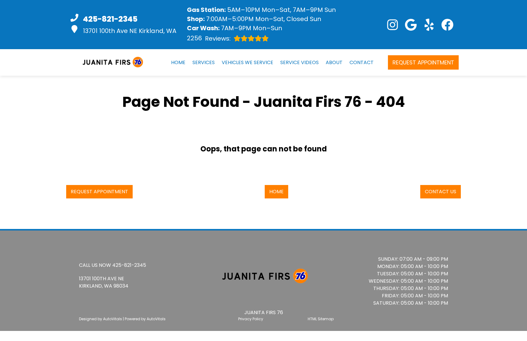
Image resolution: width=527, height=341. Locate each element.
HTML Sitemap (321, 318)
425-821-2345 (129, 265)
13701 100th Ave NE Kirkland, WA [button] (129, 31)
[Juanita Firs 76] (111, 62)
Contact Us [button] (440, 191)
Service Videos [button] (299, 62)
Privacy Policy (250, 318)
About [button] (334, 62)
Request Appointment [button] (423, 62)
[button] (392, 25)
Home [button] (276, 191)
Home (178, 62)
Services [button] (203, 62)
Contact (362, 62)
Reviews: (209, 38)
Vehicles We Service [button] (247, 62)
